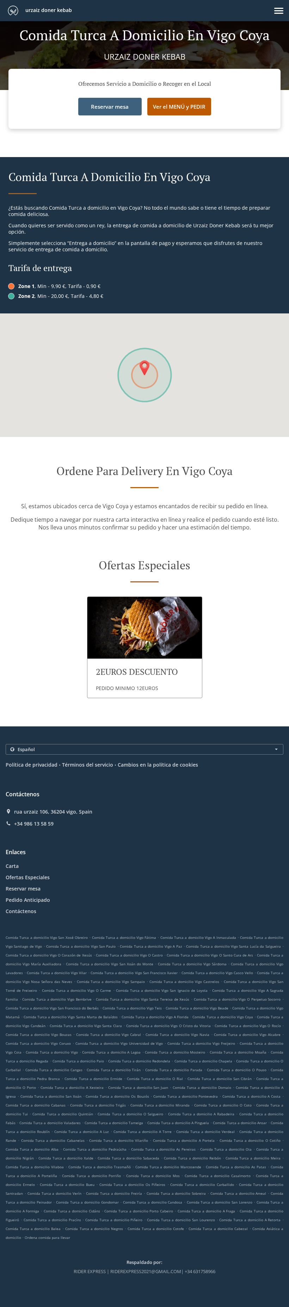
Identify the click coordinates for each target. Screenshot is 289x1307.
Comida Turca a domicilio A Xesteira (72, 1087)
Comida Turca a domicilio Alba (32, 1149)
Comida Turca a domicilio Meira (253, 1158)
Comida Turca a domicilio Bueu (67, 1184)
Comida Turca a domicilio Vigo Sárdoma (192, 963)
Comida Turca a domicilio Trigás (98, 1105)
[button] (278, 11)
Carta (12, 866)
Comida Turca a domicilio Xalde (65, 1158)
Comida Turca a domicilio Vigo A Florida (155, 1016)
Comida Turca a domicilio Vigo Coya (222, 1016)
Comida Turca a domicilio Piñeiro (113, 1219)
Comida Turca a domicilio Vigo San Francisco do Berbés (52, 1008)
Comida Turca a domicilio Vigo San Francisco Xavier (134, 972)
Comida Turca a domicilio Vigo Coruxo (38, 1043)
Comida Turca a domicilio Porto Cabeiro (138, 1211)
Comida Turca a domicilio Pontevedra (185, 1096)
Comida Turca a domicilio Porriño (91, 1175)
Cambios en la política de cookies (158, 764)
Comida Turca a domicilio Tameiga (114, 1122)
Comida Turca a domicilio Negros (94, 1228)
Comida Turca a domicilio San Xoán (50, 1096)
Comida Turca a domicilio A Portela (184, 1140)
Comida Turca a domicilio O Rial (155, 1078)
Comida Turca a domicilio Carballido (202, 1184)
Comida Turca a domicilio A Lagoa (111, 1052)
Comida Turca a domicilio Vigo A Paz (151, 946)
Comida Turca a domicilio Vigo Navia (177, 1034)
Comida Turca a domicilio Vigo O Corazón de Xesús (49, 955)
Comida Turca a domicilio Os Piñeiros (132, 1184)
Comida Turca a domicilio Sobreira (176, 1193)
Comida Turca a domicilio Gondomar (87, 1202)
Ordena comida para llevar (47, 1237)
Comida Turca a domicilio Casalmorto (218, 1175)
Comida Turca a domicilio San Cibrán (219, 1078)
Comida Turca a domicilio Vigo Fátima (124, 937)
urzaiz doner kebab (48, 10)
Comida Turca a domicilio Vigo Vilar (57, 972)
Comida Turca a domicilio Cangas (53, 1069)
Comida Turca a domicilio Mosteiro (175, 1052)
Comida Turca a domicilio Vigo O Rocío (248, 1025)
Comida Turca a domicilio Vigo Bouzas (39, 1034)
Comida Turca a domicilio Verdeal (205, 1131)
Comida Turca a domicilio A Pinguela (178, 1122)
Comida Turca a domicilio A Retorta (250, 1219)
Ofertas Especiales (28, 877)
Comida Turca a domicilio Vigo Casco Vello (217, 972)
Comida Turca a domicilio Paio (78, 1061)
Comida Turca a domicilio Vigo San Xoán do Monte (109, 963)
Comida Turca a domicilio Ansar (239, 1122)
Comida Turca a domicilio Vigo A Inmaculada (198, 937)
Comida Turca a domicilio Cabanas (36, 1105)
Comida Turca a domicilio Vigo (52, 1052)
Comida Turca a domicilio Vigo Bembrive (56, 999)
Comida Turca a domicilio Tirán (114, 1069)
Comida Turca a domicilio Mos (153, 1175)
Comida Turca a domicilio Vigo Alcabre (247, 1034)
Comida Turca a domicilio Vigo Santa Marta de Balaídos (71, 1016)
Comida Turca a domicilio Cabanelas (53, 1140)
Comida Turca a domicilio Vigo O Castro (129, 955)
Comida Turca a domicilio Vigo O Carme (76, 990)
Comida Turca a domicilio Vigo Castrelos (184, 981)
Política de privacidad (31, 764)
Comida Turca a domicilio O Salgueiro (130, 1113)
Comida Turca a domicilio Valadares (49, 1122)
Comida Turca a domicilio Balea (33, 1228)
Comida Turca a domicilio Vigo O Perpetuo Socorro (237, 999)
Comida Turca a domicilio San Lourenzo (181, 1219)
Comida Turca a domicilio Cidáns (72, 1211)
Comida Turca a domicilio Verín (54, 1193)
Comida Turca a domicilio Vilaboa (35, 1166)
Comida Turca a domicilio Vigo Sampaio (111, 981)
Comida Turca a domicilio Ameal (238, 1193)
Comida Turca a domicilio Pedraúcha (95, 1149)
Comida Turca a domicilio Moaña (238, 1052)
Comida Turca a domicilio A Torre (142, 1131)
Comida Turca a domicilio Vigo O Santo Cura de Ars (210, 955)
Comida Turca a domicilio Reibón (192, 1158)
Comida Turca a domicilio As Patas (236, 1166)
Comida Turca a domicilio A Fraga (206, 1211)
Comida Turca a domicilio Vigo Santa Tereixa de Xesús (142, 999)
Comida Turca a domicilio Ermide (93, 1078)
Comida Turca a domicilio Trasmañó (99, 1166)
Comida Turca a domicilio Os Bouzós (117, 1096)
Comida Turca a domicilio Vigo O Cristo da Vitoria (168, 1025)
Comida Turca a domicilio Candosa (152, 1202)
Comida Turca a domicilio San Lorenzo (219, 1202)
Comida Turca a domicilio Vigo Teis (132, 1008)
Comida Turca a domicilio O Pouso (236, 1069)
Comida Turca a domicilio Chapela (203, 1061)
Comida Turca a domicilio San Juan (138, 1087)
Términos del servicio (87, 764)
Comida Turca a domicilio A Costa (251, 1096)
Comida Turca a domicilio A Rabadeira (201, 1113)
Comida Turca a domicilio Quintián (62, 1113)
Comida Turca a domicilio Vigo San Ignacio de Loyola (162, 990)
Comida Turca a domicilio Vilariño (118, 1140)
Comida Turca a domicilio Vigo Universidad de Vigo (119, 1043)
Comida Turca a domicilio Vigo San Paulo (81, 946)
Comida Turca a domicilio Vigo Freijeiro (201, 1043)
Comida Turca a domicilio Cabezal (218, 1228)
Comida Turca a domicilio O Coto (223, 1105)
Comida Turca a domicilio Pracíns (52, 1219)
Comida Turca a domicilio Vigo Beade (197, 1008)
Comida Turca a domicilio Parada (173, 1069)
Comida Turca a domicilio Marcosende (168, 1166)
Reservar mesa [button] (110, 106)
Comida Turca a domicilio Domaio (202, 1087)
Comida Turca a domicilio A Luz (81, 1131)
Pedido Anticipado (28, 900)
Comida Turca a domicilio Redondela (139, 1061)
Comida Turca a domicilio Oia (226, 1149)
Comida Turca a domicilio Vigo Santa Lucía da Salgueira (233, 946)
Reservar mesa (23, 888)
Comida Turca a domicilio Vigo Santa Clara (86, 1025)
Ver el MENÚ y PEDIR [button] (179, 106)
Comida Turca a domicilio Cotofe (156, 1228)
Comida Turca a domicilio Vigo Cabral (108, 1034)
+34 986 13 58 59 (34, 824)
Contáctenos (21, 911)
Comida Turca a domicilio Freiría (114, 1193)
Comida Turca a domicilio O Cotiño (250, 1140)
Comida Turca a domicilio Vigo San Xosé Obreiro (47, 937)
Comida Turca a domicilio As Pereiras (163, 1149)
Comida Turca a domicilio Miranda (160, 1105)
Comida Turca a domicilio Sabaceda (128, 1158)
